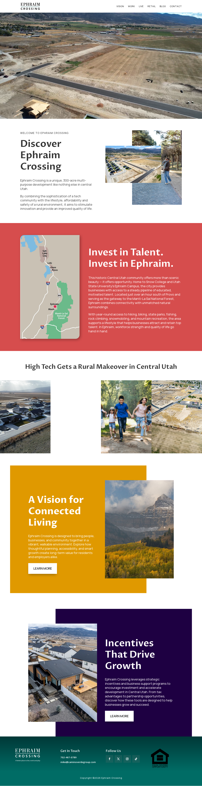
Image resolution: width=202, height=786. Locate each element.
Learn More (42, 568)
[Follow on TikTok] (136, 759)
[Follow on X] (118, 759)
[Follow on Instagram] (127, 759)
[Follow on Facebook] (109, 759)
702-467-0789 (68, 757)
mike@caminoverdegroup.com (78, 762)
